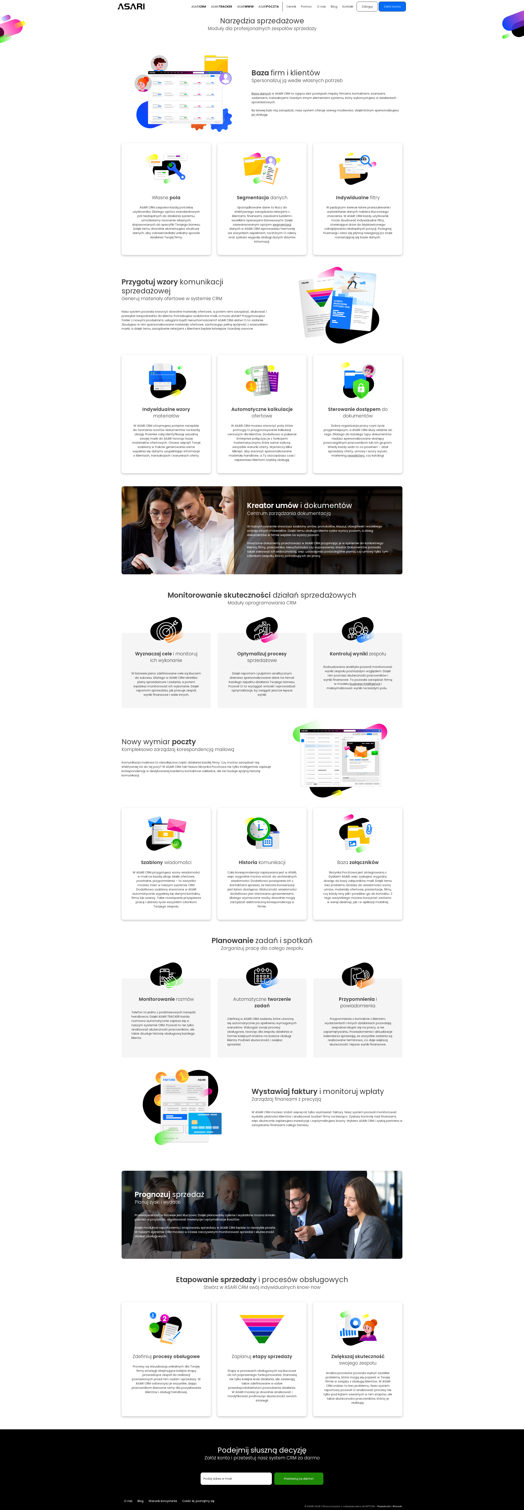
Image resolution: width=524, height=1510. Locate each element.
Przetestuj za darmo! (299, 1479)
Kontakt (347, 7)
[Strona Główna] (131, 6)
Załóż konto (392, 7)
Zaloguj (367, 7)
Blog (334, 7)
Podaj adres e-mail (217, 1479)
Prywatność (384, 1506)
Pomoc (306, 7)
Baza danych (261, 94)
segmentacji (282, 225)
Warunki (397, 1506)
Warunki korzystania (163, 1501)
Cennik (291, 7)
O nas (321, 7)
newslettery (356, 456)
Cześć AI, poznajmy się (198, 1501)
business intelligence (365, 684)
